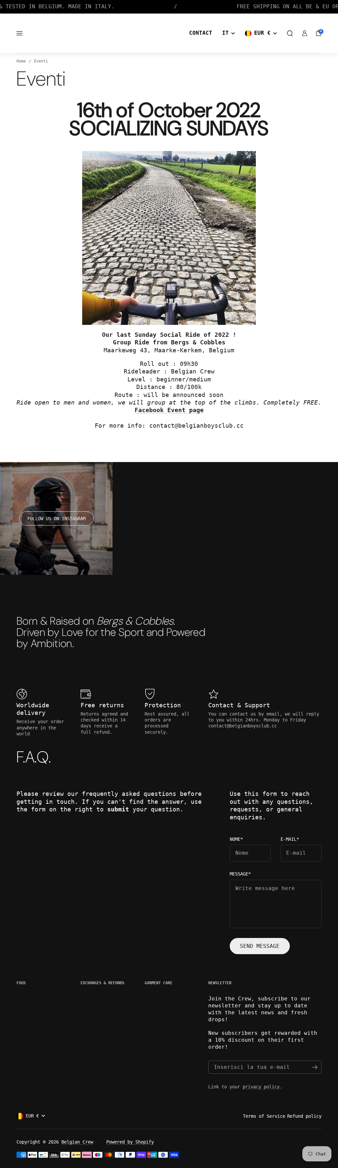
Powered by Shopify (130, 1142)
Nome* (236, 839)
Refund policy (304, 1116)
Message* (240, 874)
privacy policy (261, 1086)
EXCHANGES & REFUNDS (102, 983)
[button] (290, 33)
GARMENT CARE (158, 983)
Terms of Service (264, 1116)
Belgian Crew (77, 1142)
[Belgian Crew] (154, 33)
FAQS (21, 983)
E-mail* (290, 839)
